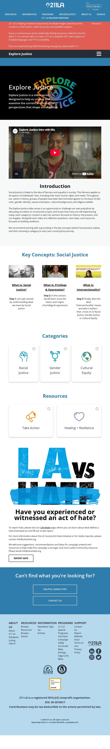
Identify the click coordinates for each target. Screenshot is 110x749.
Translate (95, 9)
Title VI (12, 643)
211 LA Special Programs (63, 630)
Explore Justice (67, 14)
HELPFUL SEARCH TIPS (55, 589)
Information (29, 14)
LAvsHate (45, 527)
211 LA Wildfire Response (55, 18)
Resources (10, 14)
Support (80, 623)
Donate (101, 14)
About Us (86, 14)
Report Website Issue (78, 636)
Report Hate (21, 558)
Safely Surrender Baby (63, 646)
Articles (41, 633)
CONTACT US (55, 600)
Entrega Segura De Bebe (63, 655)
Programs (47, 14)
